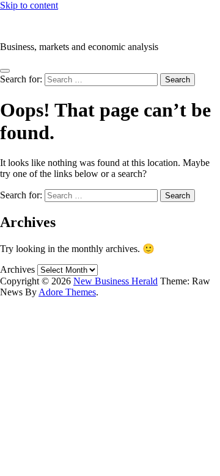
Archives (17, 269)
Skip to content (29, 5)
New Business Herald (42, 26)
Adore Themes (67, 292)
